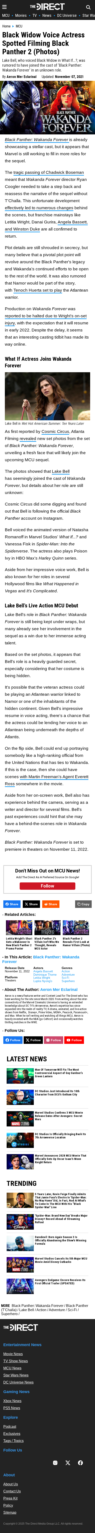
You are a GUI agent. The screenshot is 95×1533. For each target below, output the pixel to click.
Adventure (68, 974)
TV (34, 15)
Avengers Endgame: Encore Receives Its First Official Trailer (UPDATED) (60, 1282)
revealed (28, 438)
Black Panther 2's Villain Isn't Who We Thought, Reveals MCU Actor (46, 943)
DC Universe (67, 15)
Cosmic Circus (55, 431)
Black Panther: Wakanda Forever (37, 1306)
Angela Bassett (43, 971)
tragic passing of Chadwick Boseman (48, 172)
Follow (15, 1040)
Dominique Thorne (45, 974)
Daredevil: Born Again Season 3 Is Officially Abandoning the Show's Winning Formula (60, 1240)
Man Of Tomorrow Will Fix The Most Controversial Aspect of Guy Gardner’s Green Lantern (59, 1073)
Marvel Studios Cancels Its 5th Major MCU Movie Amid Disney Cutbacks (61, 1260)
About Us (10, 1484)
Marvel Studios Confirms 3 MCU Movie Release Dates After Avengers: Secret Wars (59, 1116)
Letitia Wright (41, 977)
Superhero (68, 981)
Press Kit (10, 1498)
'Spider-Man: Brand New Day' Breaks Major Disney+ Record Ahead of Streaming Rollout (61, 1219)
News (46, 15)
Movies (21, 15)
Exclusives (11, 1434)
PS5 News (11, 1408)
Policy (8, 1505)
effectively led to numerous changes (39, 207)
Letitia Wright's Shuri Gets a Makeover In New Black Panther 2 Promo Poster (19, 943)
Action (66, 971)
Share (14, 904)
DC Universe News (18, 1382)
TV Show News (15, 1361)
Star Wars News (15, 1375)
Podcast (9, 1426)
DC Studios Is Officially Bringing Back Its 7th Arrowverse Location (60, 1136)
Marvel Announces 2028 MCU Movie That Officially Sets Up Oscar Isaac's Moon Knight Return (60, 1159)
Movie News (13, 1354)
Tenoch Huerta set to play (37, 290)
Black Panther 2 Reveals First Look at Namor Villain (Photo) (76, 942)
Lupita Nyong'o (42, 981)
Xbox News (12, 1401)
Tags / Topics (13, 1441)
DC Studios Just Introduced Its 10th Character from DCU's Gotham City (57, 1093)
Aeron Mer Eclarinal (21, 77)
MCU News (12, 1368)
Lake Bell (61, 471)
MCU (6, 15)
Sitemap (9, 1512)
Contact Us (12, 1491)
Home (6, 26)
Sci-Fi (65, 977)
